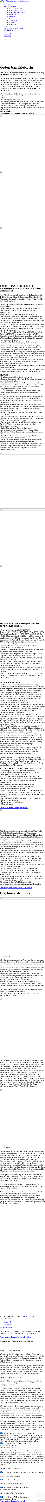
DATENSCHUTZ (6, 1318)
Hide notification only (18, 1337)
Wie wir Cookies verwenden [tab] (10, 1350)
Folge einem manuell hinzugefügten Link (14, 808)
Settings (28, 1337)
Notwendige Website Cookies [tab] (10, 1377)
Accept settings (5, 1337)
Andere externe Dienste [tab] (8, 1447)
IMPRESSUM (28, 1316)
